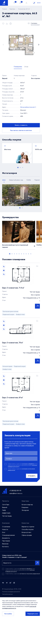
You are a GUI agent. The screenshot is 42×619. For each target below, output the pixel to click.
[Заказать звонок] (34, 2)
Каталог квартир (27, 504)
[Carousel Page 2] (20, 167)
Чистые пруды (7, 516)
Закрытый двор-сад (16, 180)
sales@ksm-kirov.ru (15, 493)
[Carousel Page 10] (30, 253)
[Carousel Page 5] (19, 253)
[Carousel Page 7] (23, 253)
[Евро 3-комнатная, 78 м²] (21, 329)
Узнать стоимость (21, 125)
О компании (6, 526)
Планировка (18, 66)
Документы (6, 538)
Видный (4, 507)
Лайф (4, 510)
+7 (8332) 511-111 (15, 490)
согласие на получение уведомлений (30, 573)
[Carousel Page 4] (16, 253)
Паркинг (37, 180)
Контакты (5, 546)
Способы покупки (28, 529)
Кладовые (25, 507)
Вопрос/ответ (26, 532)
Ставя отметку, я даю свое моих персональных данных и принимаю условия (22, 465)
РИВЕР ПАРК (6, 513)
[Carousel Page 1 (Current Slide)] (17, 167)
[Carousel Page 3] (22, 167)
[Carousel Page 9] (28, 253)
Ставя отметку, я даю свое (21, 469)
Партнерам (6, 541)
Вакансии (5, 544)
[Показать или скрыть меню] (38, 3)
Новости (5, 529)
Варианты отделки (28, 526)
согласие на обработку (28, 464)
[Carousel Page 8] (26, 253)
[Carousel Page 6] (21, 253)
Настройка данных (7, 594)
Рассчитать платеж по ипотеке (21, 130)
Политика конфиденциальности (11, 591)
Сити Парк (5, 504)
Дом (3, 180)
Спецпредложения (8, 535)
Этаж (26, 66)
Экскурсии (25, 510)
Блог (3, 532)
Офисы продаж (27, 535)
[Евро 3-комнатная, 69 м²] (21, 384)
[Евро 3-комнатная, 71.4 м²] (21, 275)
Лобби (28, 180)
